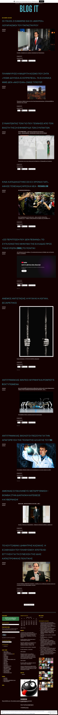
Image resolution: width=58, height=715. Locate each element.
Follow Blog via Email (6, 627)
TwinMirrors (5, 660)
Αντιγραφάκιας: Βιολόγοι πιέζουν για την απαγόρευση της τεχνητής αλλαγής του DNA (34, 469)
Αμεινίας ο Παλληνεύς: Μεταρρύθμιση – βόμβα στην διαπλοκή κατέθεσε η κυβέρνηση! (25, 495)
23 (21, 624)
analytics (23, 674)
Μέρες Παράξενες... (7, 667)
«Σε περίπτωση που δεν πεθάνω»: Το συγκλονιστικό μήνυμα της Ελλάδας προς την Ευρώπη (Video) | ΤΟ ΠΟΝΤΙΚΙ (27, 244)
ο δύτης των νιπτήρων (7, 669)
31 (24, 625)
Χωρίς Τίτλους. (6, 651)
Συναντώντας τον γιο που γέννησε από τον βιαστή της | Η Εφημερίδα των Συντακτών (35, 161)
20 (31, 623)
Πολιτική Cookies (32, 713)
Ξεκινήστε (41, 1)
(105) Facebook (42, 639)
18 (26, 623)
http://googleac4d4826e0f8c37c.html (9, 680)
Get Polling (5, 678)
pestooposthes (24, 699)
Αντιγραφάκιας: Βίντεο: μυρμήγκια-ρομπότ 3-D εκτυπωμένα (30, 414)
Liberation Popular (6, 671)
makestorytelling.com (7, 652)
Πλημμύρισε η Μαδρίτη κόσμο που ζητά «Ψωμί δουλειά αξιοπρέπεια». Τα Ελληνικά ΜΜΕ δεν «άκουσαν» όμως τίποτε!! (26, 78)
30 (21, 625)
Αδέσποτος (5, 662)
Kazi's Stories (6, 657)
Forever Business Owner (8, 672)
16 (21, 623)
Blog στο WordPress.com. (6, 700)
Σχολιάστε (3, 30)
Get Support (6, 679)
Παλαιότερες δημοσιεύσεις (29, 604)
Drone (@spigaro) (6, 670)
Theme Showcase (6, 681)
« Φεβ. (22, 627)
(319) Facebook (42, 647)
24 (24, 624)
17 (24, 623)
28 (33, 624)
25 (26, 624)
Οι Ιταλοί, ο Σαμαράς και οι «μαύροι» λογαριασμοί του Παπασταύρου (30, 52)
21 (33, 623)
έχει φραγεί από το (12, 619)
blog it (29, 8)
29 (36, 624)
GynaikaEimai (6, 656)
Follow (4, 634)
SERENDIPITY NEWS (7, 668)
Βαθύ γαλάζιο (6, 663)
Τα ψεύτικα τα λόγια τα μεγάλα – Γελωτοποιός (48, 634)
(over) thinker (6, 661)
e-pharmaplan (6, 658)
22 (36, 623)
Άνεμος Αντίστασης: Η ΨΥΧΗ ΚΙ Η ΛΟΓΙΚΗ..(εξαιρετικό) (28, 358)
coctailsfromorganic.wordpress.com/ (9, 659)
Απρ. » (24, 627)
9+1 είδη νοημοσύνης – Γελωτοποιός (27, 649)
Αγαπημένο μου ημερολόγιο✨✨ (9, 653)
